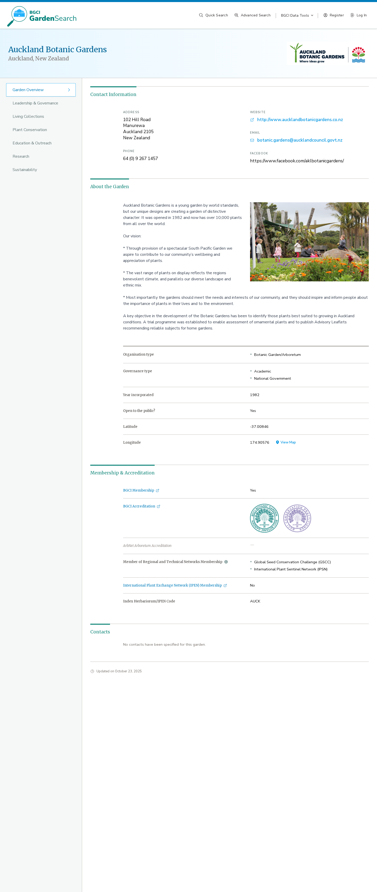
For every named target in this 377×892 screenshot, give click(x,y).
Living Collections (28, 116)
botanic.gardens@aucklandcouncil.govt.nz (299, 140)
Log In (362, 15)
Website (258, 112)
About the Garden (109, 186)
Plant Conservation (30, 130)
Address (131, 112)
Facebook (259, 153)
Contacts (100, 632)
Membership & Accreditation (122, 473)
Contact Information (113, 94)
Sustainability (25, 170)
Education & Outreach (32, 143)
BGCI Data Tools (295, 15)
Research (21, 156)
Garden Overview (28, 90)
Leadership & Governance (35, 103)
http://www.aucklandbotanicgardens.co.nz (300, 120)
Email (255, 133)
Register (337, 15)
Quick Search (216, 15)
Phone (129, 151)
